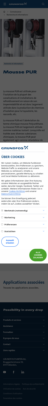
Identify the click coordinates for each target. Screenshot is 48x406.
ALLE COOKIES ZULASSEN (38, 255)
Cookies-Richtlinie (17, 191)
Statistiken (9, 231)
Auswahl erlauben (10, 241)
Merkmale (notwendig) (16, 210)
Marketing (9, 217)
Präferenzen (10, 224)
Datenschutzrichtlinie (11, 194)
